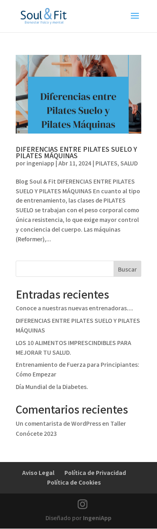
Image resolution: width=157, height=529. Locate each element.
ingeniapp (40, 163)
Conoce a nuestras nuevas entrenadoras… (74, 308)
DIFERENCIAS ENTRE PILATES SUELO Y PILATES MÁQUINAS (76, 152)
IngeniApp (97, 518)
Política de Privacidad (95, 472)
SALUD (129, 163)
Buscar (127, 269)
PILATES (106, 163)
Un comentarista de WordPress (58, 423)
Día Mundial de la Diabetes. (52, 387)
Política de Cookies (74, 482)
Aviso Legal (38, 472)
